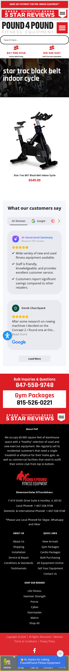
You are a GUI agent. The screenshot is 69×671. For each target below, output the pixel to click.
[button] (62, 27)
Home (7, 667)
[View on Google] (15, 308)
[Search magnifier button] (64, 39)
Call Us (34, 667)
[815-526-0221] (51, 47)
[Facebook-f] (34, 650)
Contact (48, 667)
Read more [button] (19, 334)
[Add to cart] (34, 137)
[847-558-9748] (16, 47)
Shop (21, 667)
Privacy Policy (47, 641)
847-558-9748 (16, 53)
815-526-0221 (51, 53)
